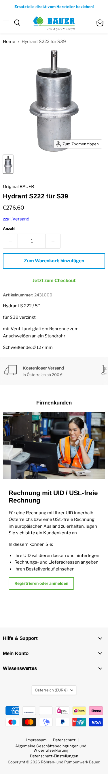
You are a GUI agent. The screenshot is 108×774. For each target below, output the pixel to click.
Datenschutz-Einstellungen (54, 756)
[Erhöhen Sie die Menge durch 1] (53, 241)
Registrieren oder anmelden (41, 583)
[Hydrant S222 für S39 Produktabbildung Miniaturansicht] (8, 164)
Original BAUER (18, 186)
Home (9, 41)
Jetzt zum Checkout (54, 280)
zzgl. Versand (16, 219)
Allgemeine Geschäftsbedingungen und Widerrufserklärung (50, 748)
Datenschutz (64, 740)
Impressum (36, 740)
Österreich (51, 690)
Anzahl (9, 228)
